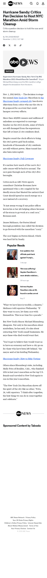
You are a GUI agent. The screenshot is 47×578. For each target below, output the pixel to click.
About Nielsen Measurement (18, 526)
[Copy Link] (20, 45)
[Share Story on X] (9, 45)
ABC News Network (17, 517)
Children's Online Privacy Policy (15, 523)
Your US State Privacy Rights (23, 520)
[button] (4, 3)
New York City (20, 97)
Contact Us (31, 528)
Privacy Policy (31, 517)
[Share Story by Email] (15, 45)
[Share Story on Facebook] (4, 45)
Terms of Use (33, 526)
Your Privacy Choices (18, 528)
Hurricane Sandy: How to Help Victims (21, 358)
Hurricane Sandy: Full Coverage (18, 158)
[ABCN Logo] (15, 3)
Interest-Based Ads (35, 523)
